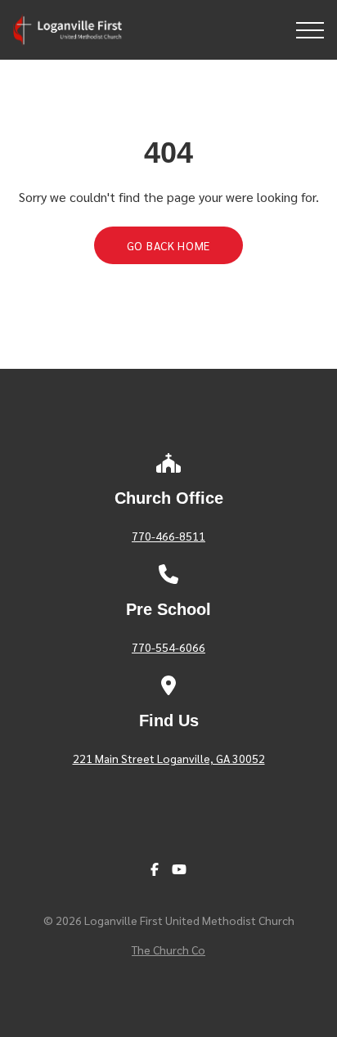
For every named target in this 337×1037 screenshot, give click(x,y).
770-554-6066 (168, 647)
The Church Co (168, 949)
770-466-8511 (168, 535)
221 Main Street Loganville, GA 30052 (169, 758)
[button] (310, 30)
